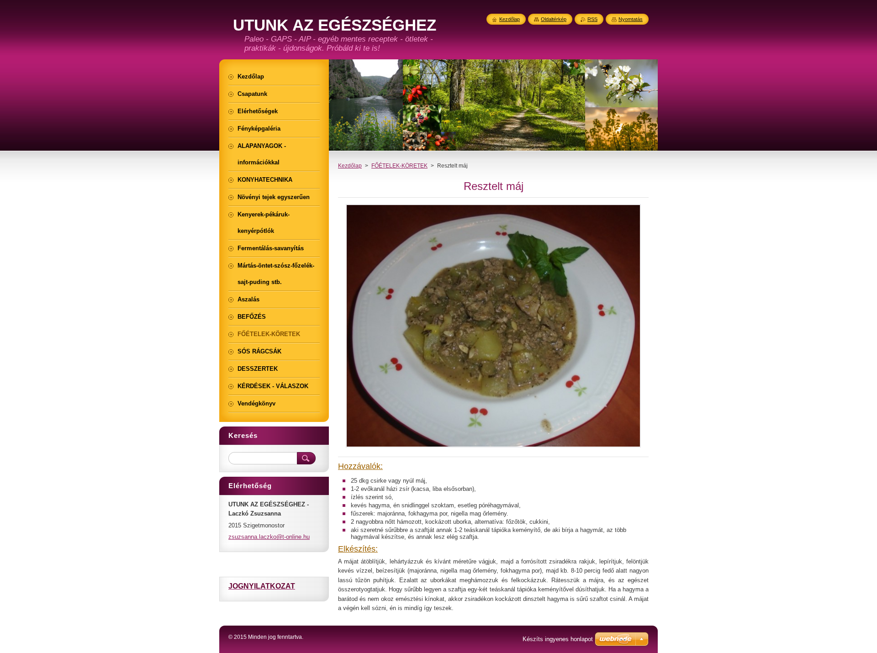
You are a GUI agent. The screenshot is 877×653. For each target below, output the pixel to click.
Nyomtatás (630, 19)
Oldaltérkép (553, 19)
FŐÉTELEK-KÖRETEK (399, 166)
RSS (592, 19)
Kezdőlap (350, 166)
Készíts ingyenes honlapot (558, 639)
